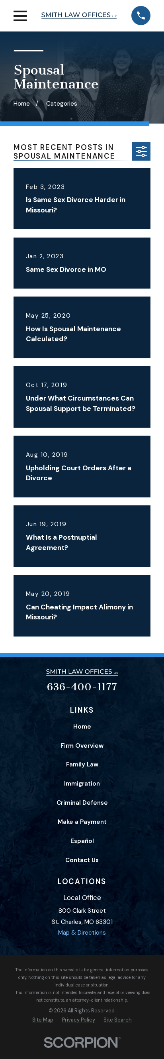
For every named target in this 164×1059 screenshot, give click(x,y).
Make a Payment (82, 822)
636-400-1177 (82, 687)
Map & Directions (82, 933)
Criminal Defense (82, 803)
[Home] (79, 15)
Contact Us (82, 860)
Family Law (82, 764)
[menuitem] (42, 1020)
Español (82, 841)
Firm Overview (82, 746)
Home (82, 727)
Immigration (82, 784)
